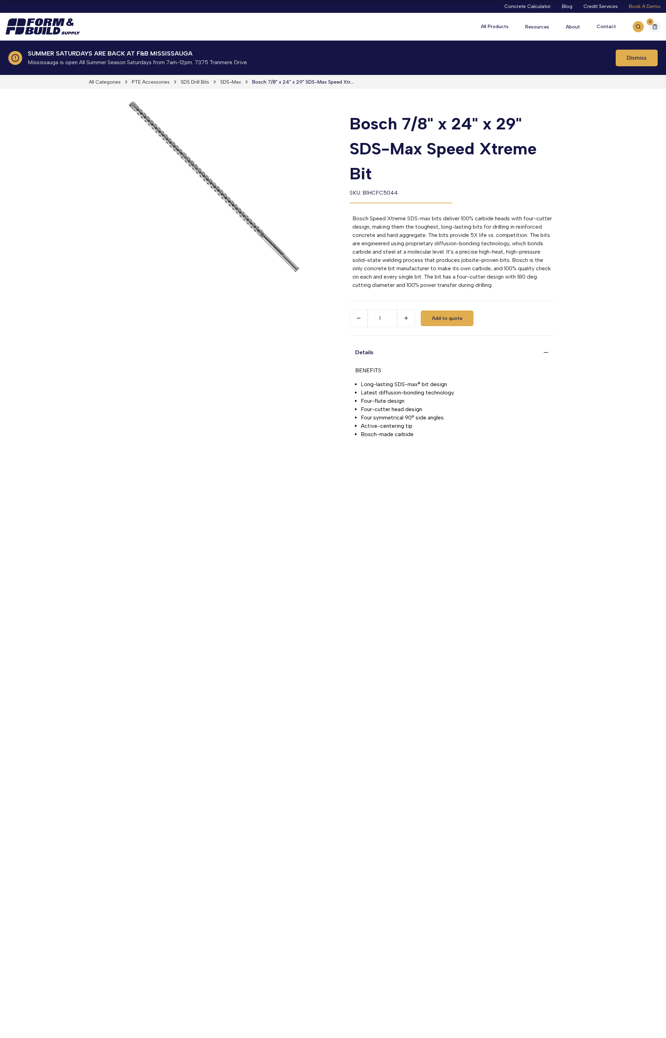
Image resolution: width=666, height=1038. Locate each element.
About (573, 27)
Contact (606, 26)
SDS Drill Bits (195, 82)
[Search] (638, 26)
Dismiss (637, 57)
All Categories (105, 82)
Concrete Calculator (527, 6)
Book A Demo (644, 6)
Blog (567, 6)
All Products (495, 26)
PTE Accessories (151, 82)
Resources (537, 27)
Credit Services (600, 6)
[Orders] (654, 26)
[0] (654, 27)
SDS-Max (230, 82)
